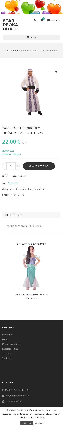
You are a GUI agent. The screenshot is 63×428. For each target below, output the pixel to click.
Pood (15, 50)
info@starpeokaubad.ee (17, 395)
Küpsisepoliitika (10, 349)
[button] (56, 72)
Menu (33, 37)
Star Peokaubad (10, 25)
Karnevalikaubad (23, 189)
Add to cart (41, 166)
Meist (5, 339)
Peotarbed (7, 334)
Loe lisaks (39, 423)
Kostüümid (39, 189)
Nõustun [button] (26, 423)
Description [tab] (13, 215)
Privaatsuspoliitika (11, 344)
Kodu (7, 50)
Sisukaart (6, 358)
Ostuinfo (6, 353)
